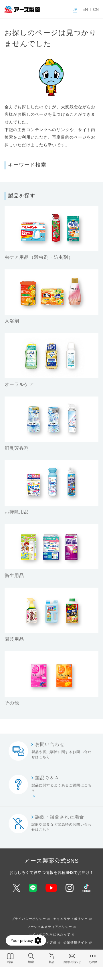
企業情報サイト (76, 942)
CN (96, 9)
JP (75, 9)
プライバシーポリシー (28, 918)
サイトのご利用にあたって (49, 934)
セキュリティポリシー (70, 918)
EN (85, 9)
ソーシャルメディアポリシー (49, 926)
